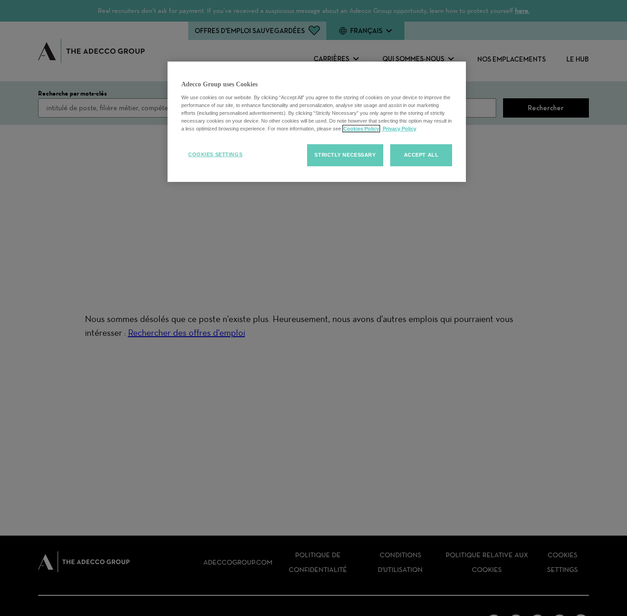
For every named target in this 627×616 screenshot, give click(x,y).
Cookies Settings (215, 154)
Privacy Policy (398, 128)
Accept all (421, 155)
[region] (317, 122)
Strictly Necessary (344, 155)
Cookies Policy (361, 128)
